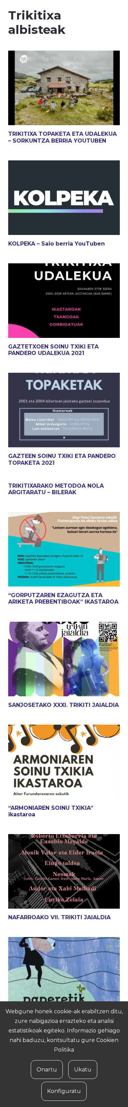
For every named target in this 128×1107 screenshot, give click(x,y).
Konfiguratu (64, 1091)
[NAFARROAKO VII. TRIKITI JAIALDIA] (64, 871)
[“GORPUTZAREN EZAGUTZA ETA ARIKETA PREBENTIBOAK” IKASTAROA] (64, 549)
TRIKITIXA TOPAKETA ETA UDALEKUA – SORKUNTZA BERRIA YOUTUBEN (62, 137)
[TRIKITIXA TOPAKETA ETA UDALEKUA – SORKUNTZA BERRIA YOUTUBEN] (64, 88)
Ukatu (82, 1069)
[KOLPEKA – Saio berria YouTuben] (64, 197)
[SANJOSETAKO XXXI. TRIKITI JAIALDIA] (64, 659)
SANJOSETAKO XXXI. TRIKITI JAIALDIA (63, 705)
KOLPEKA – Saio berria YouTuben (56, 243)
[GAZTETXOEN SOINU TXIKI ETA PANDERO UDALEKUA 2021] (64, 300)
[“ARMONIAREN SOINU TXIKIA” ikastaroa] (64, 762)
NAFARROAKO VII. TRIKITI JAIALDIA (59, 917)
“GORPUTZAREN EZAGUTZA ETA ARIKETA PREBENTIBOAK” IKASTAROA (63, 598)
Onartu (47, 1069)
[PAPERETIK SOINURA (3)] (64, 974)
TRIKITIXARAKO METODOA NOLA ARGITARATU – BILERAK (56, 489)
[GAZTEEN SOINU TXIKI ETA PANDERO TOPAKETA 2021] (64, 410)
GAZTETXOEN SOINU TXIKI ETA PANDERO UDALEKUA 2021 (53, 349)
